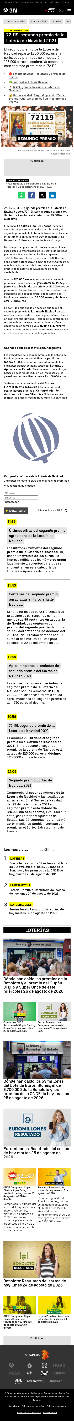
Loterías (17, 858)
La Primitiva (20, 885)
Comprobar (12, 501)
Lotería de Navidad (15, 21)
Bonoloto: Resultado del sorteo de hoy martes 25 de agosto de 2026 (53, 1190)
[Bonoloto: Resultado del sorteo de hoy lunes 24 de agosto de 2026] (37, 1259)
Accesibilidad (50, 1412)
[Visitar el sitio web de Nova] (59, 1365)
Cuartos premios (31, 98)
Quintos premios (55, 98)
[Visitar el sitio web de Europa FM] (59, 1373)
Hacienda (25, 286)
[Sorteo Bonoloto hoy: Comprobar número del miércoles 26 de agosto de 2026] (54, 1011)
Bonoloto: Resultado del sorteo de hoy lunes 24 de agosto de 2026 (34, 1283)
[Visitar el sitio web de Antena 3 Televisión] (15, 1365)
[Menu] (70, 10)
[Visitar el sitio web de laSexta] (30, 1365)
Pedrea (13, 102)
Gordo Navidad (22, 95)
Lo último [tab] (47, 850)
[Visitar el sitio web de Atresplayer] (37, 1381)
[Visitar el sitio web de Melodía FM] (18, 1381)
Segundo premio (44, 95)
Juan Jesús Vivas (52, 2)
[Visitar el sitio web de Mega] (15, 1373)
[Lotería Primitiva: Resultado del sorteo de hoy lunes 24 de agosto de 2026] (54, 1305)
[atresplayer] (61, 10)
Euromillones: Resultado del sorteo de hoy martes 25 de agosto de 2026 (36, 911)
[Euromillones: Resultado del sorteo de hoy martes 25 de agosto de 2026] (37, 1127)
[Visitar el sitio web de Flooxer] (56, 1381)
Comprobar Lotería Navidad (30, 82)
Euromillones (21, 904)
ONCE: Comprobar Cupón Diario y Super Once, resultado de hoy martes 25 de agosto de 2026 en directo (18, 1193)
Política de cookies (56, 1406)
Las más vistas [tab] (16, 850)
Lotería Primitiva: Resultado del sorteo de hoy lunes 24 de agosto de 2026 (37, 891)
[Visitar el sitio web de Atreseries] (30, 1373)
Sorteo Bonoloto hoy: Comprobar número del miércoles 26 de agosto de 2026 (52, 1027)
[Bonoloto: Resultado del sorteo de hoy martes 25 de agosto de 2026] (54, 1177)
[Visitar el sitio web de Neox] (44, 1365)
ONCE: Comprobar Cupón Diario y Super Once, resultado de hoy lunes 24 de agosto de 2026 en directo (17, 1322)
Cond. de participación (29, 1412)
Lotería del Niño (38, 21)
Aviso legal (14, 1406)
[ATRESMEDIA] (37, 1354)
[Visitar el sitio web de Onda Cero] (44, 1373)
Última (51, 10)
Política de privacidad (33, 1406)
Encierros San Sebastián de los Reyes (23, 2)
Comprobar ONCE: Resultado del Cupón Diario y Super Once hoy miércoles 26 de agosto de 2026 (19, 1027)
